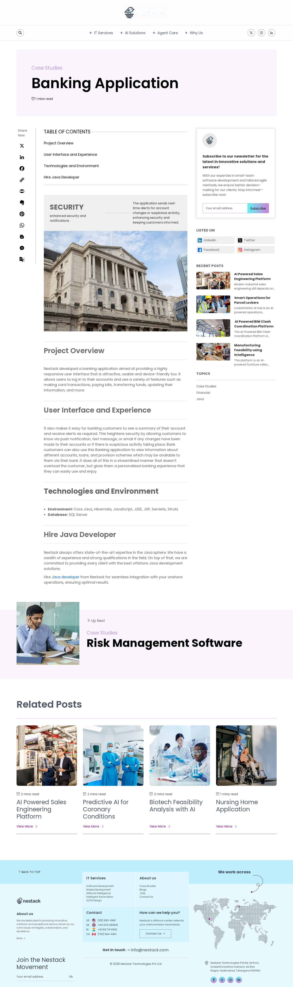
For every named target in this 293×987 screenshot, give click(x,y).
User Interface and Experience (70, 154)
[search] (20, 32)
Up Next (97, 620)
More (20, 938)
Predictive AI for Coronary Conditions (106, 809)
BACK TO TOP (30, 872)
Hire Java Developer (61, 177)
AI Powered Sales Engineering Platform (41, 809)
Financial (203, 392)
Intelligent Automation (99, 896)
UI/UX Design (94, 900)
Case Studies (46, 68)
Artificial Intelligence (98, 893)
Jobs (143, 893)
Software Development (100, 886)
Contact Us (146, 896)
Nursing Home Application (237, 806)
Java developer (65, 576)
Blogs (143, 889)
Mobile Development (98, 889)
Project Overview (59, 143)
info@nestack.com (150, 950)
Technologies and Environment (71, 165)
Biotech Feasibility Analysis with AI (176, 806)
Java (200, 399)
